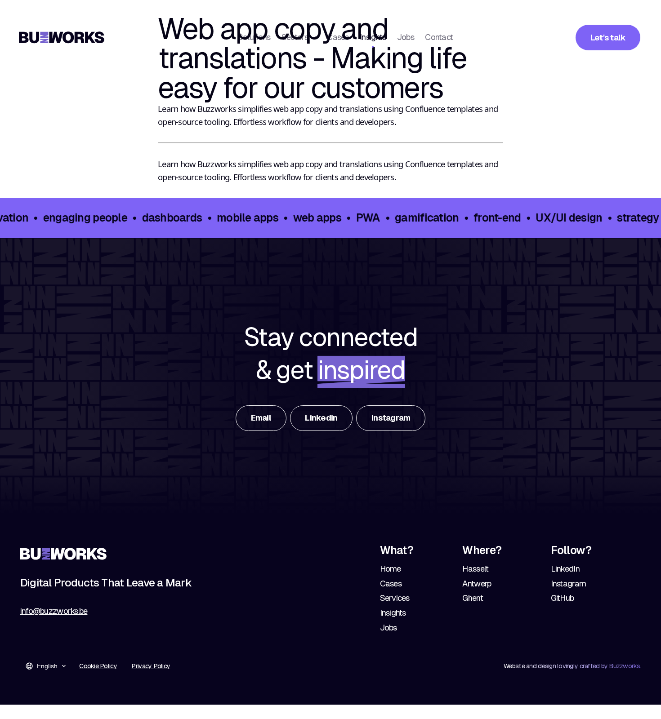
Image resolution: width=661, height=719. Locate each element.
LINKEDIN (321, 417)
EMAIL (261, 417)
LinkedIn (565, 568)
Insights (373, 37)
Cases (337, 37)
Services (395, 598)
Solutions (254, 37)
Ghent (472, 598)
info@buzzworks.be (54, 611)
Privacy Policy (150, 666)
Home (390, 568)
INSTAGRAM (390, 417)
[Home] (61, 37)
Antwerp (476, 583)
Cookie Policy (97, 666)
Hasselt (475, 568)
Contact (439, 37)
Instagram (568, 583)
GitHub (562, 598)
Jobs (405, 37)
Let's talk (608, 37)
